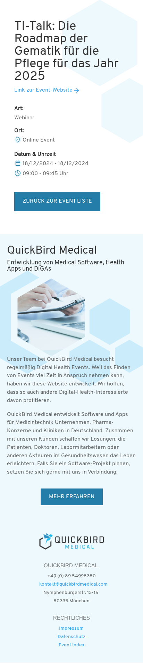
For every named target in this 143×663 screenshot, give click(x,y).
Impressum (71, 628)
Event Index (71, 645)
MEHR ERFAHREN (71, 497)
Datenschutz (71, 636)
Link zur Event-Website (43, 90)
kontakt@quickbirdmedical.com (73, 584)
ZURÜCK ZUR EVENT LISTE (57, 201)
